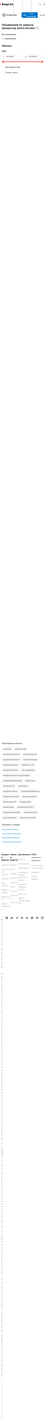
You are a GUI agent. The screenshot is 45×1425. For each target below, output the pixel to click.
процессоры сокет (29, 796)
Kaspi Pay (22, 859)
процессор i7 (23, 786)
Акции (12, 887)
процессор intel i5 (9, 802)
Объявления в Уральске (11, 838)
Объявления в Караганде (11, 834)
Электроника (10, 39)
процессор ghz (25, 802)
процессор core (9, 786)
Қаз (40, 4)
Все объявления (9, 34)
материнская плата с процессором (16, 775)
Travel (12, 869)
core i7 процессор (9, 818)
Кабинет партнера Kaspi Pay (24, 900)
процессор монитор (10, 765)
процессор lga (8, 807)
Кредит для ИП (24, 868)
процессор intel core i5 (11, 754)
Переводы (14, 882)
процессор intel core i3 (11, 759)
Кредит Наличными (5, 906)
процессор (7, 749)
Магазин (13, 865)
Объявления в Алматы (10, 829)
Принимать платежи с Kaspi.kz (22, 887)
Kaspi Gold (5, 865)
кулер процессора (30, 759)
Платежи (13, 874)
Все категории (31, 15)
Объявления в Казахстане (12, 842)
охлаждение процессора (12, 781)
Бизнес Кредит (23, 864)
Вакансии (35, 872)
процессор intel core (10, 770)
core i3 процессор (28, 770)
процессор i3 (30, 781)
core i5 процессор (29, 754)
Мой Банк (14, 878)
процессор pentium (10, 791)
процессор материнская (30, 791)
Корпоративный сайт (2, 1400)
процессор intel (20, 749)
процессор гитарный (11, 796)
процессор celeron (30, 812)
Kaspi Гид (13, 902)
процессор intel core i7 (25, 807)
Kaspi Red (5, 879)
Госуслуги (14, 891)
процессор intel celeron (11, 812)
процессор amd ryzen (28, 818)
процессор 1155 (28, 765)
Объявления (11, 15)
